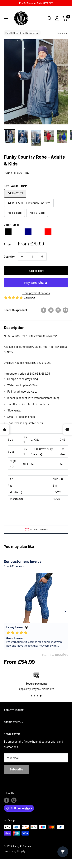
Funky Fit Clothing (17, 172)
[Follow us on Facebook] (6, 800)
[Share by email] (65, 310)
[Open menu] (6, 18)
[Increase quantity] (42, 256)
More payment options (36, 293)
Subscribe (16, 769)
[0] (65, 18)
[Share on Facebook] (43, 310)
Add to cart (36, 270)
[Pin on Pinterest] (51, 310)
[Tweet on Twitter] (58, 310)
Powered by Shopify (14, 851)
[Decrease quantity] (22, 256)
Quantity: (10, 256)
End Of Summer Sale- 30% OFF (36, 3)
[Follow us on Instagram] (14, 800)
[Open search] (50, 18)
